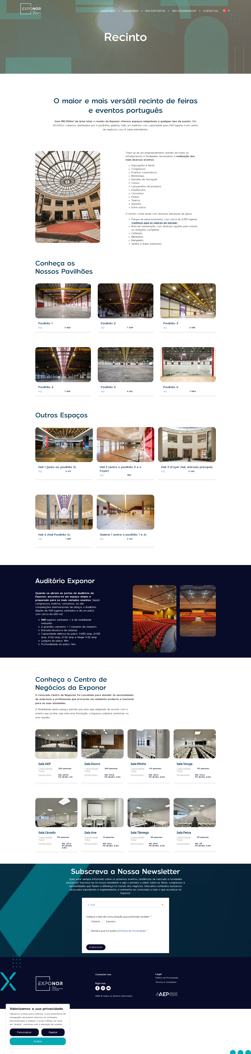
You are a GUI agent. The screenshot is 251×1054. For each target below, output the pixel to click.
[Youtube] (108, 988)
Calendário (130, 10)
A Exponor (108, 10)
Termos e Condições (165, 982)
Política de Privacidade (166, 978)
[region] (38, 1026)
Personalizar (24, 1032)
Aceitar (38, 1041)
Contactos (210, 10)
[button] (226, 10)
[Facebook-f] (97, 988)
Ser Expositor (155, 10)
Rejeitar (53, 1032)
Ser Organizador (184, 10)
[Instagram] (103, 988)
